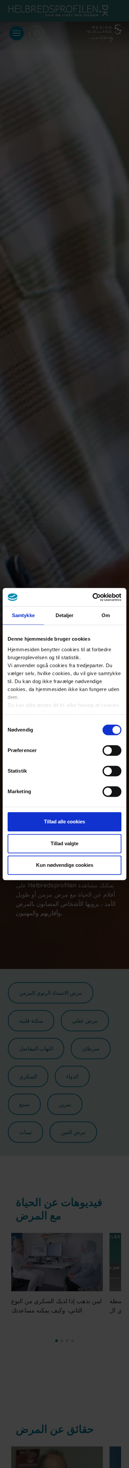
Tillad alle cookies (64, 821)
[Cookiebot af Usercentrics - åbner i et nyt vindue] (92, 597)
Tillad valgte (64, 843)
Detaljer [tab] (65, 615)
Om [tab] (106, 615)
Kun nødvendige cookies (64, 865)
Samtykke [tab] (23, 615)
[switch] (112, 750)
